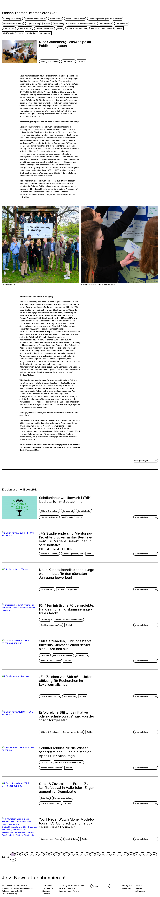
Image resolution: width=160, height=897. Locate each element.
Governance (106, 23)
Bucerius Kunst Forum (35, 18)
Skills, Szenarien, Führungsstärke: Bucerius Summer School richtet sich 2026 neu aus (65, 645)
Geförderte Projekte (13, 33)
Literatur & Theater (44, 28)
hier (31, 102)
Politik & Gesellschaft (77, 28)
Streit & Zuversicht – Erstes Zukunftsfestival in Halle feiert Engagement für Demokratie (66, 788)
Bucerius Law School (75, 18)
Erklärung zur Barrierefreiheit (72, 885)
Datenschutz (48, 885)
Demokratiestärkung (13, 23)
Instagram (127, 885)
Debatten (117, 18)
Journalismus (121, 23)
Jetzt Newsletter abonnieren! (33, 877)
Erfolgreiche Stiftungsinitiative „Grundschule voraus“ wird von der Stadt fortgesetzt (66, 716)
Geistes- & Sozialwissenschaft (82, 23)
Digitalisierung (33, 23)
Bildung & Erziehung (12, 18)
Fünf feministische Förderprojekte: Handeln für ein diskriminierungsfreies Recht (66, 609)
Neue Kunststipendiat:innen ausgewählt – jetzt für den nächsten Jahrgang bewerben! (67, 574)
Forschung (59, 23)
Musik (60, 28)
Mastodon (127, 888)
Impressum (47, 888)
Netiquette (140, 891)
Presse (95, 886)
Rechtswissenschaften (101, 28)
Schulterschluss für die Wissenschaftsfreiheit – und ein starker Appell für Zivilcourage (65, 752)
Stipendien (45, 33)
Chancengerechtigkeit (99, 18)
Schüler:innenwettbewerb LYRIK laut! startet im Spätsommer (64, 500)
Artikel (119, 28)
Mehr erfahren (141, 517)
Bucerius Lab (56, 18)
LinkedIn (138, 888)
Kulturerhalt (8, 28)
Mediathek (32, 33)
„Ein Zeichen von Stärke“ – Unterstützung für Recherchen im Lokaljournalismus (66, 681)
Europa (47, 23)
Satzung (46, 891)
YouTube (138, 885)
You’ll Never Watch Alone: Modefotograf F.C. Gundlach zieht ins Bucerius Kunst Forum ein (67, 823)
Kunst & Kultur (25, 28)
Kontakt (46, 893)
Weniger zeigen (141, 460)
